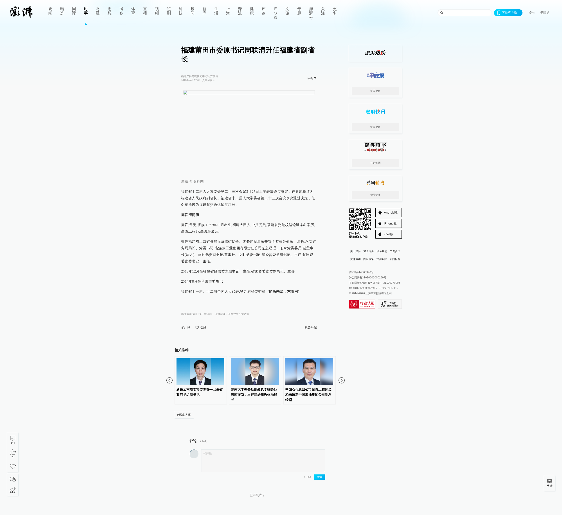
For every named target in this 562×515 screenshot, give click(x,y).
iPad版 (388, 234)
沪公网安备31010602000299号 (367, 277)
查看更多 (375, 91)
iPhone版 (390, 223)
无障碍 (544, 12)
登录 (532, 12)
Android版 (391, 212)
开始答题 (375, 162)
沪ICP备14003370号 (361, 272)
